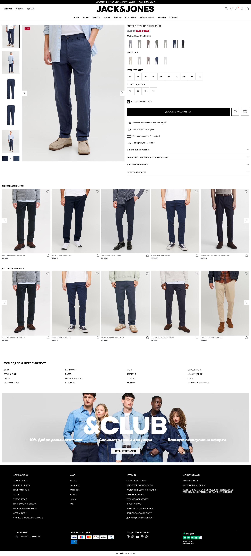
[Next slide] (246, 220)
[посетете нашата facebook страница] (128, 538)
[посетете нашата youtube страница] (137, 538)
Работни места (190, 481)
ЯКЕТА (129, 370)
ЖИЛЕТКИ (131, 383)
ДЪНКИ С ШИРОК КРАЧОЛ (198, 383)
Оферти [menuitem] (96, 17)
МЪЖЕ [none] (7, 8)
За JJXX (73, 481)
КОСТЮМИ (131, 374)
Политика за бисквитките (139, 513)
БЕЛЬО (191, 378)
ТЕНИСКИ (131, 378)
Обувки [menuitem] (117, 17)
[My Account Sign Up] (125, 428)
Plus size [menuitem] (174, 17)
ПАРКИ (7, 378)
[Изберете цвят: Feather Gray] (131, 60)
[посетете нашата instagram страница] (132, 538)
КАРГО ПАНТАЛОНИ (73, 378)
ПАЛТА (68, 374)
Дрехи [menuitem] (86, 17)
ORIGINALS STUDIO (12, 383)
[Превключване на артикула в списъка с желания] (235, 112)
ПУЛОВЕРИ (70, 383)
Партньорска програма (24, 504)
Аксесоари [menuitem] (130, 17)
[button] (130, 76)
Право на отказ (134, 504)
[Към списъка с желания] (242, 9)
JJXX (72, 474)
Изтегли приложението (24, 509)
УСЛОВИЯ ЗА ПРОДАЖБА (137, 499)
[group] (26, 225)
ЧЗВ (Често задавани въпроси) (28, 518)
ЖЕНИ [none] (20, 8)
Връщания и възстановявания (142, 490)
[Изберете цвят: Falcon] (148, 44)
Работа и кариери (21, 485)
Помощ (131, 474)
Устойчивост (20, 499)
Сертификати (19, 513)
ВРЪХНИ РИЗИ (10, 374)
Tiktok (73, 495)
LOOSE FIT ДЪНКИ (195, 374)
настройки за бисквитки (125, 553)
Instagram (75, 485)
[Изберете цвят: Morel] (148, 60)
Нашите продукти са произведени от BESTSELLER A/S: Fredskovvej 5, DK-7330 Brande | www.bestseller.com (208, 491)
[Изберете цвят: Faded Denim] (131, 44)
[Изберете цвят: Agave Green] (165, 44)
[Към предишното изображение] (11, 27)
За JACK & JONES (20, 481)
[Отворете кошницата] (247, 8)
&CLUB (16, 495)
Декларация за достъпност (140, 518)
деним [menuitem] (107, 17)
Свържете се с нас (136, 495)
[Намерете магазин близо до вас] (231, 9)
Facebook (74, 490)
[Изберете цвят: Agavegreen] (157, 44)
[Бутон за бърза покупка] (48, 255)
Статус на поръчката (137, 481)
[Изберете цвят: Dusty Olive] (139, 44)
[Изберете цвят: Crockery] (139, 60)
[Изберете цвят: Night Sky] (157, 60)
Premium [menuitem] (162, 17)
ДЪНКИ (7, 370)
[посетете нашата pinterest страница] (142, 538)
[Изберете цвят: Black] (183, 44)
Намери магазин (21, 490)
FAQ (71, 504)
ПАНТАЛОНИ (70, 370)
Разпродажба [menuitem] (147, 17)
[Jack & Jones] (125, 11)
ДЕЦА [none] (30, 8)
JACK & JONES (20, 474)
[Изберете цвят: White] (165, 60)
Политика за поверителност (141, 509)
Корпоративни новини (194, 485)
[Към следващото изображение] (11, 158)
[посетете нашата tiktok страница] (146, 538)
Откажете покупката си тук (140, 485)
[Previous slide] (4, 220)
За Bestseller (191, 474)
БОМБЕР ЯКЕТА (194, 370)
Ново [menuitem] (76, 17)
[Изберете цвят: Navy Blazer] (174, 44)
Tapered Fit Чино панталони (144, 26)
